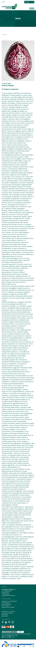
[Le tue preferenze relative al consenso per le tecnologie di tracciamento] (33, 646)
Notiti (20, 632)
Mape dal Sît (5, 616)
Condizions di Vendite (7, 613)
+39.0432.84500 (5, 594)
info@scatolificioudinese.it (8, 595)
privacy (16, 635)
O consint (5, 637)
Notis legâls (5, 614)
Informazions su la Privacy (8, 611)
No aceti (12, 637)
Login (3, 2)
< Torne (4, 34)
